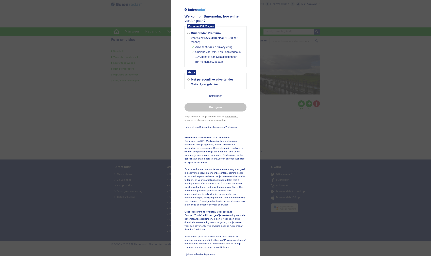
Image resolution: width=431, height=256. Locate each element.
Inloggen (232, 127)
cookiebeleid (222, 247)
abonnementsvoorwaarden (211, 120)
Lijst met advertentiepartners (200, 254)
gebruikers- (231, 116)
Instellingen (215, 95)
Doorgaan (215, 107)
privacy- (189, 120)
